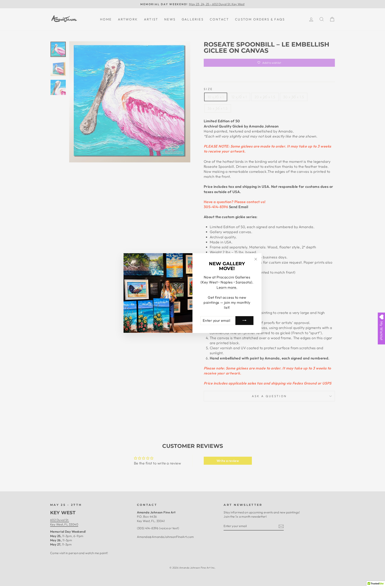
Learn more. (227, 287)
